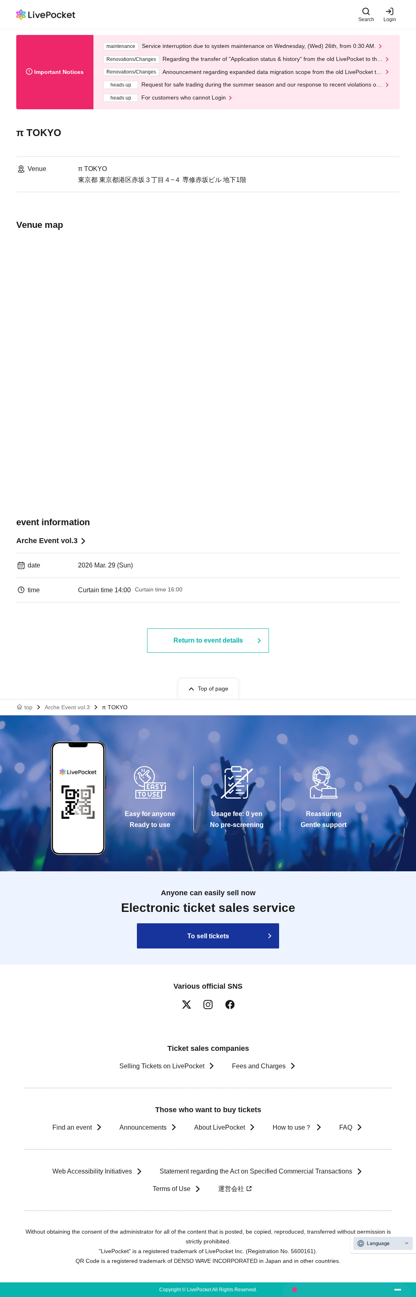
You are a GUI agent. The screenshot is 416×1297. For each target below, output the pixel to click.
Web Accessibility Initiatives (92, 1171)
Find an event (72, 1127)
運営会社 (231, 1188)
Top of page (213, 688)
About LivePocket (219, 1127)
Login (390, 19)
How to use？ (292, 1127)
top (28, 707)
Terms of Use (172, 1188)
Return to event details (208, 640)
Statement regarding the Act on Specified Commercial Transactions (256, 1171)
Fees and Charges (259, 1066)
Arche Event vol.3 (47, 541)
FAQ (345, 1127)
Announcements (143, 1127)
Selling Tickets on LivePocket (161, 1066)
